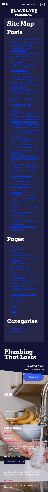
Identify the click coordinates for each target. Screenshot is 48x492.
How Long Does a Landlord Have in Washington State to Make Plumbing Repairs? (26, 133)
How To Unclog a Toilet (20, 218)
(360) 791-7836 (35, 366)
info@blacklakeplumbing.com (34, 369)
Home (13, 312)
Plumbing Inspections (20, 266)
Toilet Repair (16, 261)
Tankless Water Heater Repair (23, 295)
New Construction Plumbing (23, 275)
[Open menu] (39, 4)
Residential (15, 309)
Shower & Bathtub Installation (24, 280)
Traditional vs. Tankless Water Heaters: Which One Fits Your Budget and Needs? (23, 68)
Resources (15, 303)
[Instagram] (10, 394)
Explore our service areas (12, 456)
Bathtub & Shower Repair (22, 255)
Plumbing (15, 328)
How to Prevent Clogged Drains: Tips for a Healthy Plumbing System (21, 48)
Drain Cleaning (17, 249)
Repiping (14, 272)
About (13, 306)
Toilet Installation (18, 278)
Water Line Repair (18, 263)
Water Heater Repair (19, 286)
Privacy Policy (17, 300)
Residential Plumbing (20, 269)
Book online (33, 377)
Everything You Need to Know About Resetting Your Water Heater (23, 107)
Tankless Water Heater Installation (25, 258)
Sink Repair (16, 252)
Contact (14, 297)
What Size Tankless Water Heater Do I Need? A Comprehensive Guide (22, 178)
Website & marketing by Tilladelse (16, 486)
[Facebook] (6, 394)
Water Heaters (17, 331)
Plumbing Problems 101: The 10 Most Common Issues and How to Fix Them (25, 158)
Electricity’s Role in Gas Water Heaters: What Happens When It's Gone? (24, 93)
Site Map (14, 246)
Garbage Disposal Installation (23, 283)
